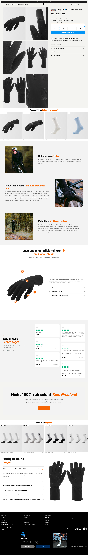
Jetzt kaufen (44, 408)
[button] (75, 4)
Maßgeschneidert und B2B (6, 527)
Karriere (3, 529)
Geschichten (26, 517)
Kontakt (3, 517)
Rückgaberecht (4, 522)
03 (34, 292)
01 (22, 271)
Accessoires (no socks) (10, 8)
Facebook (47, 522)
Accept (43, 546)
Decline (27, 546)
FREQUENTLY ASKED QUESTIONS (7, 524)
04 (28, 295)
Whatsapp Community (50, 519)
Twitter (46, 524)
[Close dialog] (67, 529)
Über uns (25, 520)
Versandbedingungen (5, 526)
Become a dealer (4, 519)
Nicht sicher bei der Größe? (67, 35)
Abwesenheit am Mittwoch (29, 524)
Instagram (47, 517)
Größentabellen (4, 520)
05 (15, 301)
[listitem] (47, 330)
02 (27, 280)
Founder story (27, 522)
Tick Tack (47, 520)
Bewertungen (26, 519)
